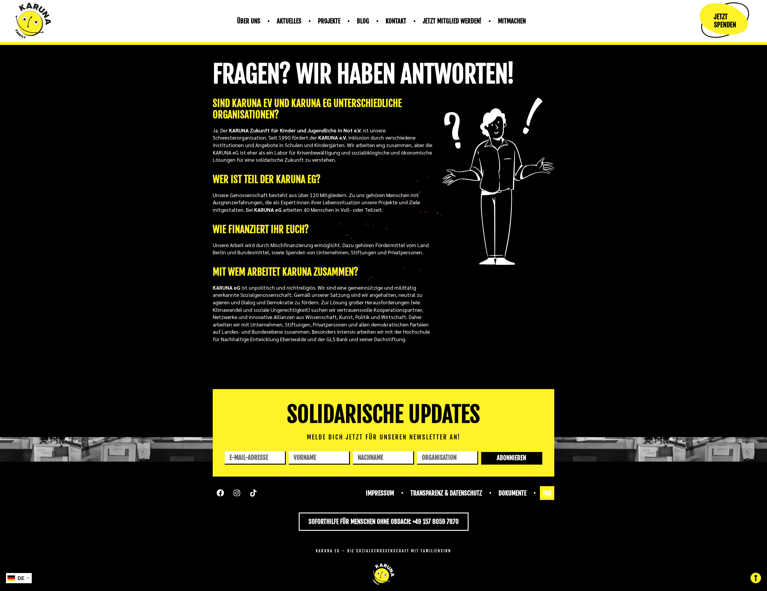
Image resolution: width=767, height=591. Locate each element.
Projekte (329, 21)
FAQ (547, 493)
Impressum (380, 493)
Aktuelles (289, 21)
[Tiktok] (253, 493)
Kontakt (396, 21)
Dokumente (512, 493)
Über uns (248, 21)
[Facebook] (220, 493)
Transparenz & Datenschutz (446, 493)
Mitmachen (512, 21)
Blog (363, 21)
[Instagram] (236, 493)
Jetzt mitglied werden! (452, 21)
